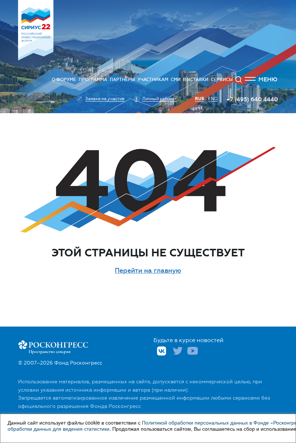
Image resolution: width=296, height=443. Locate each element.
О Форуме (64, 79)
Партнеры (122, 79)
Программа (93, 79)
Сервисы (222, 79)
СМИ (175, 79)
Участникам (153, 79)
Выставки (195, 79)
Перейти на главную (148, 270)
